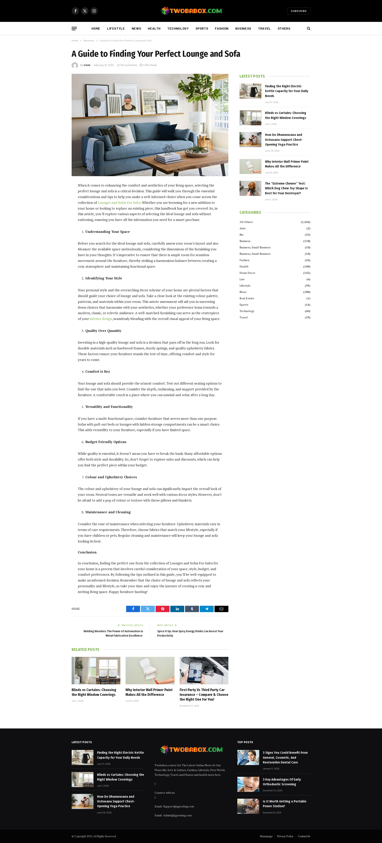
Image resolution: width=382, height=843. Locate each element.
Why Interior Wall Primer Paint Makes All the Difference (149, 692)
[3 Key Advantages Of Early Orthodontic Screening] (248, 784)
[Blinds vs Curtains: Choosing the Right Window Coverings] (96, 670)
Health (154, 28)
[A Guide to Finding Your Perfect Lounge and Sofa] (150, 125)
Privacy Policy (285, 836)
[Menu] (74, 28)
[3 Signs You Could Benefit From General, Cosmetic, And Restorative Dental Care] (248, 757)
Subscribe (299, 11)
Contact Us (304, 836)
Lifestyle (116, 28)
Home (96, 28)
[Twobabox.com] (191, 11)
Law (242, 279)
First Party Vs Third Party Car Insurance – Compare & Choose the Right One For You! (204, 695)
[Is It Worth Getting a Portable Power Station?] (248, 806)
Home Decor (247, 273)
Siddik (87, 65)
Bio (242, 234)
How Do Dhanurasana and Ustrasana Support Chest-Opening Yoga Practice (284, 140)
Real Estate (247, 298)
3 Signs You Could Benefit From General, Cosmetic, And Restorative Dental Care (285, 757)
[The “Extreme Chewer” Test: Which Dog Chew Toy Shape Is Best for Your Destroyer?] (250, 188)
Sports (202, 28)
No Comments (129, 65)
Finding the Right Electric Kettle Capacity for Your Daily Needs (286, 91)
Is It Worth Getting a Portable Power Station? (284, 803)
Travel (264, 28)
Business (243, 28)
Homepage (266, 836)
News (136, 28)
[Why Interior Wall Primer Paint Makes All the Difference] (150, 670)
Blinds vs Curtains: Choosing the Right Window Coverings (94, 692)
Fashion (221, 28)
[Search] (308, 28)
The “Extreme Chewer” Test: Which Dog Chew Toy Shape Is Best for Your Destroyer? (286, 188)
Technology (178, 28)
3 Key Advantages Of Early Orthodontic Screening (282, 781)
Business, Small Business (255, 247)
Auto (243, 228)
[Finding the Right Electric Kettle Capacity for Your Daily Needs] (250, 91)
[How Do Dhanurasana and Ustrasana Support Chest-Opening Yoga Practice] (250, 139)
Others (284, 28)
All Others (246, 222)
